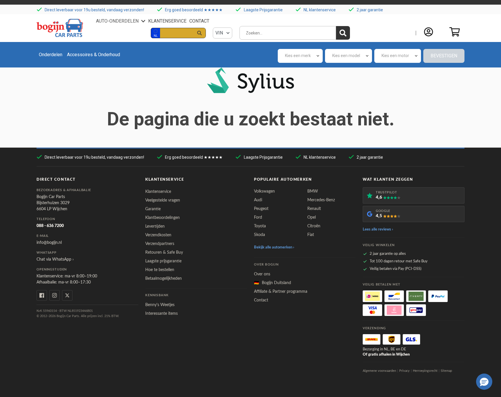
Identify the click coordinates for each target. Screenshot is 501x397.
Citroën (313, 226)
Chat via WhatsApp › (55, 259)
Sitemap (446, 370)
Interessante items (161, 314)
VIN (219, 33)
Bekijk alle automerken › (274, 247)
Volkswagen (264, 191)
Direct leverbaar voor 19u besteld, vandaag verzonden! (94, 10)
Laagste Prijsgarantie (263, 10)
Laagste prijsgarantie (163, 261)
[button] (484, 382)
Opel (311, 217)
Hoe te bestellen (159, 270)
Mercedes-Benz (321, 200)
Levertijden (155, 226)
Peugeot (261, 209)
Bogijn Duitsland (272, 283)
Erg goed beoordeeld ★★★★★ (194, 10)
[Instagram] (54, 295)
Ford (258, 217)
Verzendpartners (159, 244)
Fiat (310, 235)
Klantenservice (167, 21)
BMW (312, 191)
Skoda (259, 235)
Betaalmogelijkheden (163, 279)
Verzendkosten (158, 235)
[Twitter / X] (67, 295)
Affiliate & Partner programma (280, 292)
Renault (314, 209)
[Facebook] (42, 295)
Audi (258, 200)
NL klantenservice (320, 10)
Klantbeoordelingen (162, 218)
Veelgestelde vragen (162, 200)
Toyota (260, 226)
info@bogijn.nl (49, 243)
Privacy (404, 370)
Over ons (262, 274)
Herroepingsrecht (425, 370)
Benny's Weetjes (160, 305)
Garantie (153, 209)
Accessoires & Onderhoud (93, 54)
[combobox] (300, 56)
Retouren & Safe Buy (164, 252)
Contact (199, 21)
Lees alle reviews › (378, 229)
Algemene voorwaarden (379, 370)
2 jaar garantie (370, 10)
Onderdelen (50, 54)
